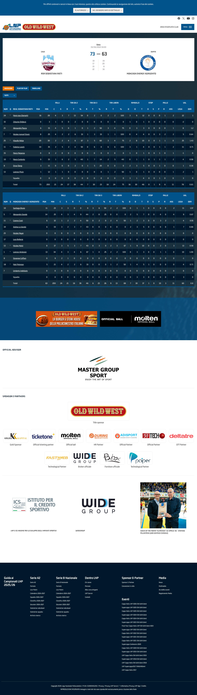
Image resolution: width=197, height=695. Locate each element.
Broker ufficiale (84, 466)
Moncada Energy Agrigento (141, 73)
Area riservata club (169, 27)
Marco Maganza (19, 153)
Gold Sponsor (15, 444)
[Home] (29, 27)
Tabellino (36, 88)
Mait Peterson (18, 264)
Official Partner (126, 444)
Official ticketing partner (43, 444)
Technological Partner (57, 466)
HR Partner (98, 444)
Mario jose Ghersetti (20, 115)
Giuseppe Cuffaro (19, 258)
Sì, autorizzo (80, 10)
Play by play (22, 88)
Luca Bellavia (18, 239)
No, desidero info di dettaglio (106, 10)
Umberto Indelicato (20, 271)
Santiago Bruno (19, 208)
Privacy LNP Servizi (111, 686)
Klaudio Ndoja (18, 140)
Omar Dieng (17, 166)
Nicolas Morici (18, 246)
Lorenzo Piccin (18, 172)
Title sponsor (98, 422)
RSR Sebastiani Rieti (51, 73)
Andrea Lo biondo (19, 227)
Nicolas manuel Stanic (21, 134)
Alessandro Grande (20, 214)
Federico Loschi (18, 147)
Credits (144, 686)
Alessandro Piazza (20, 128)
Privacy (101, 686)
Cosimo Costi (18, 220)
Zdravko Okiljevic (19, 122)
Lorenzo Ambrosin (20, 252)
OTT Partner (181, 444)
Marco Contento (19, 159)
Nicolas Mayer (18, 233)
